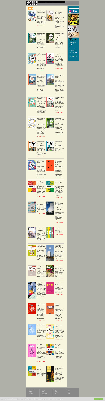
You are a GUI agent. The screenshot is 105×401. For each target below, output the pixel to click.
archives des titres (44, 393)
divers (55, 393)
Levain (70, 44)
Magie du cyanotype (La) (73, 52)
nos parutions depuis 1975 (45, 394)
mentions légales (31, 393)
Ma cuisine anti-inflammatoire (71, 46)
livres (52, 1)
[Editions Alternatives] (32, 3)
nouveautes (43, 390)
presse (56, 391)
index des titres (44, 392)
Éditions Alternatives (46, 1)
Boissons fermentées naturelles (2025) (72, 43)
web (55, 392)
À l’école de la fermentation (73, 55)
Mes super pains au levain (73, 56)
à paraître (43, 391)
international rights (31, 392)
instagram (69, 391)
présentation (30, 391)
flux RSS (69, 393)
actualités (58, 1)
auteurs (56, 390)
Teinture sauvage (72, 53)
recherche (69, 390)
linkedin (69, 392)
